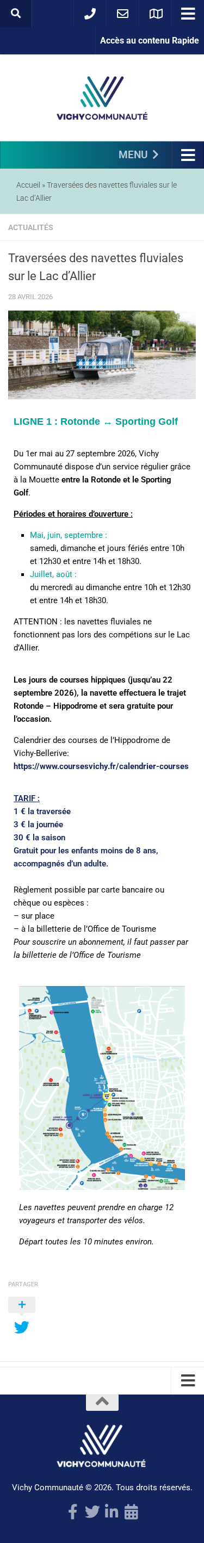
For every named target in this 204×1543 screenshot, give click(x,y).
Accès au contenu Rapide (149, 40)
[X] (92, 1512)
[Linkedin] (112, 1512)
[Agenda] (131, 1512)
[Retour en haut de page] (102, 1403)
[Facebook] (73, 1512)
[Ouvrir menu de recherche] (16, 13)
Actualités (30, 227)
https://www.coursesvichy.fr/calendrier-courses (101, 766)
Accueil (28, 185)
